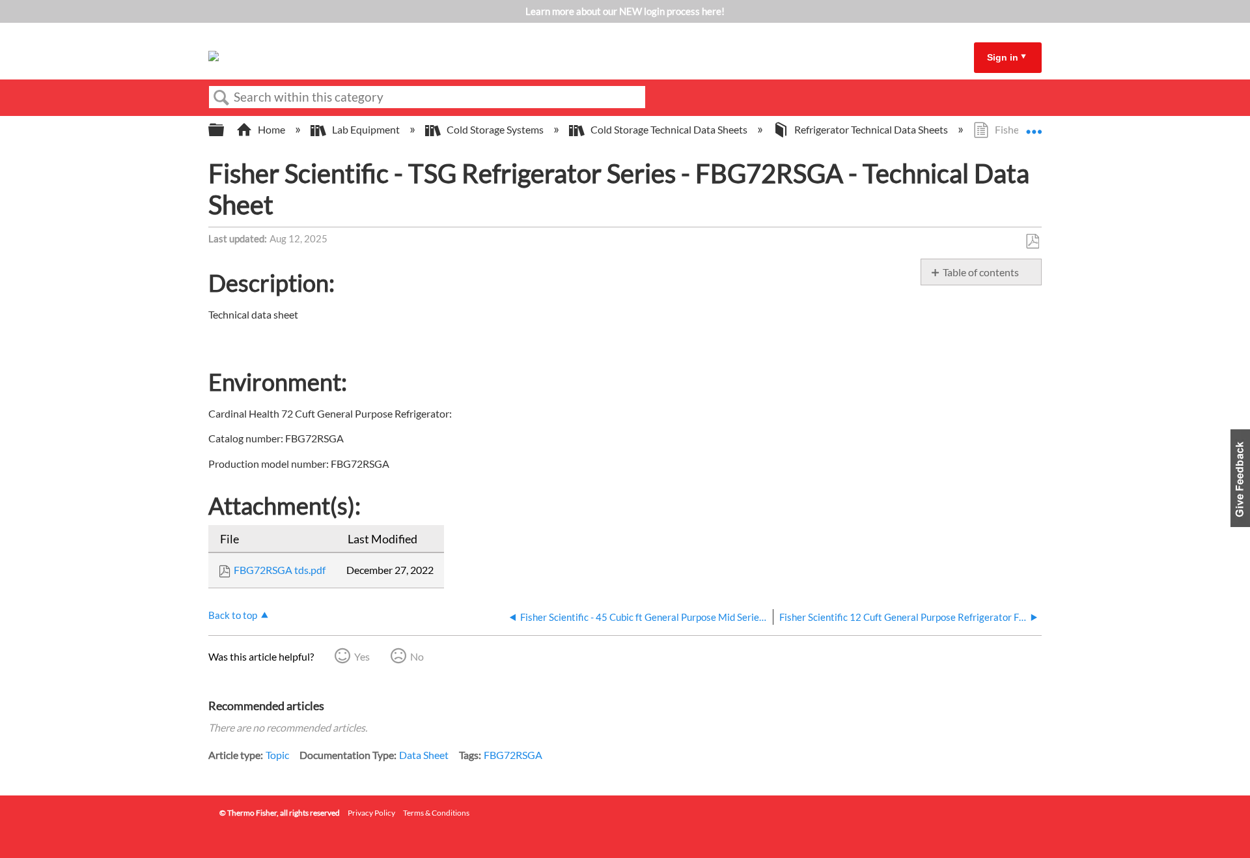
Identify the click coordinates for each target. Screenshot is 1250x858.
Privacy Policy (371, 813)
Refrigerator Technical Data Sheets (871, 129)
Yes (362, 656)
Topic (277, 755)
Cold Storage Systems (495, 129)
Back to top (232, 615)
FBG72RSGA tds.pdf (280, 570)
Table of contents (981, 272)
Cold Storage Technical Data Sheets (669, 129)
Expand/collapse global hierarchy (224, 130)
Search (221, 98)
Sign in (1002, 57)
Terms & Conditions (436, 813)
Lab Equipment (366, 129)
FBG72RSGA (513, 755)
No (417, 656)
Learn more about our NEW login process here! (625, 11)
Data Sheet (424, 755)
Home (271, 129)
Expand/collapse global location (1034, 126)
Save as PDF (1032, 242)
